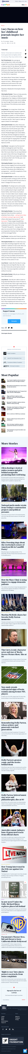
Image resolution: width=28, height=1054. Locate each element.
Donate (14, 321)
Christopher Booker (8, 41)
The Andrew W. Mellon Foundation (8, 1046)
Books (2, 899)
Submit (23, 999)
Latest (2, 1016)
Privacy (17, 1019)
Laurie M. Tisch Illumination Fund (8, 1048)
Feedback (17, 1018)
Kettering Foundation (6, 1051)
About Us (17, 1016)
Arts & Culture (5, 502)
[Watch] (14, 493)
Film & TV (4, 934)
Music (3, 25)
